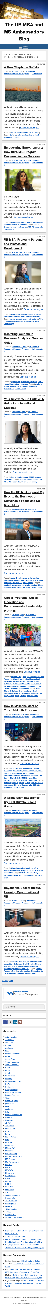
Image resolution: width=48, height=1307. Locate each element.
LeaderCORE (10, 1128)
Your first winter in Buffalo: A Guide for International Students (24, 403)
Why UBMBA (28, 582)
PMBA (7, 1178)
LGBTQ (8, 1131)
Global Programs (32, 681)
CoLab (6, 773)
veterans (8, 1206)
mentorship (9, 1145)
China (7, 1067)
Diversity (21, 679)
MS (33, 227)
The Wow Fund (11, 1200)
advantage (9, 1042)
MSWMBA (8, 686)
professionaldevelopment (13, 321)
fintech (14, 971)
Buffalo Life (24, 873)
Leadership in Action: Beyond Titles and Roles (23, 1239)
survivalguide (9, 389)
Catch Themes (31, 1303)
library (7, 1134)
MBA (23, 316)
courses (21, 585)
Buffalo (12, 135)
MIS (29, 227)
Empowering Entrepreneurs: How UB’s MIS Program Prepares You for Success (23, 151)
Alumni (23, 222)
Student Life (17, 582)
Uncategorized (10, 1203)
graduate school (22, 135)
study (28, 587)
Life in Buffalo (34, 132)
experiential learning (31, 578)
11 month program (11, 782)
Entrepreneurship (11, 1089)
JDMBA (8, 1123)
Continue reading (29, 127)
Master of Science (21, 785)
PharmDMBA (10, 1175)
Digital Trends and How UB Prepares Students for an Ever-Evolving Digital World (24, 1283)
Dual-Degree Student (34, 679)
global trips (8, 684)
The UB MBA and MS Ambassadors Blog (24, 31)
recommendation (28, 875)
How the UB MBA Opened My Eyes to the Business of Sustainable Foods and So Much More (24, 498)
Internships (25, 775)
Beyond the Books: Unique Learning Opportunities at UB (22, 892)
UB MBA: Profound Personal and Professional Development (23, 243)
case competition (12, 1064)
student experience (33, 316)
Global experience (16, 691)
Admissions (15, 222)
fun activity (34, 873)
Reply (16, 137)
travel (17, 695)
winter (23, 482)
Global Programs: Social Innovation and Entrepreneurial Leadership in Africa (23, 604)
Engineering (9, 1087)
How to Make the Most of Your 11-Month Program (21, 708)
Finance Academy (12, 1095)
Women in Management (20, 688)
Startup (8, 1192)
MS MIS (14, 224)
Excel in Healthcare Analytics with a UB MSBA (23, 1242)
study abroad (9, 695)
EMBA (7, 1084)
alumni (27, 782)
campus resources (28, 314)
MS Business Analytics (19, 870)
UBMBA (36, 321)
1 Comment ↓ (37, 73)
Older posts (7, 980)
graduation (30, 773)
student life (8, 137)
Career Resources (30, 771)
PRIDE (8, 1184)
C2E (7, 1050)
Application (15, 314)
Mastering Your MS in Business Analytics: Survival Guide (23, 338)
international (34, 135)
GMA (7, 1106)
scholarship (9, 1189)
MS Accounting (11, 1153)
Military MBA (10, 1148)
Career (30, 222)
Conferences (10, 1075)
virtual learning (11, 1209)
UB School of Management (14, 973)
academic (7, 585)
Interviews (35, 775)
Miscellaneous (10, 1150)
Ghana (22, 681)
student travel (36, 693)
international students (19, 132)
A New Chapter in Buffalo (21, 67)
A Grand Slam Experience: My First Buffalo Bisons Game (22, 801)
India (7, 1112)
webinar (8, 1212)
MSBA (40, 381)
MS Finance (33, 966)
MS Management (12, 1162)
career (36, 224)
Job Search (9, 1125)
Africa (38, 688)
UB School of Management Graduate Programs (19, 72)
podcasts (8, 1181)
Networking (22, 224)
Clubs (15, 679)
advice (21, 782)
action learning (16, 578)
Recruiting (8, 780)
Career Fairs (17, 771)
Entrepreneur (9, 227)
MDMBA (8, 1142)
